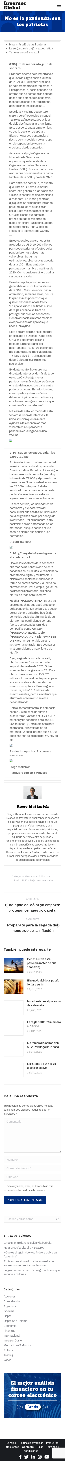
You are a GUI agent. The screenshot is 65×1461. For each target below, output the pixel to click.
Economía (10, 1325)
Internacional (12, 1335)
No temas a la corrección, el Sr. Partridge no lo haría (43, 1044)
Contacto (28, 1447)
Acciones (10, 1296)
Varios (7, 1360)
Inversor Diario (13, 1340)
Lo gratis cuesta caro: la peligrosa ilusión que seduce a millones (32, 1272)
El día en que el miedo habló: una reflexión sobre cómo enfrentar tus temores (29, 1263)
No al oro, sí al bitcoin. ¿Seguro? (24, 1247)
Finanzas (9, 1330)
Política (8, 1350)
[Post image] (13, 965)
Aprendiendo (12, 1301)
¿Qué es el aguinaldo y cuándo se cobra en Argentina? (30, 1254)
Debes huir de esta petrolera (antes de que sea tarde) (41, 963)
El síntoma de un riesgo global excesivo (41, 1065)
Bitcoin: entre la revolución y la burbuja (27, 1242)
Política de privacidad (31, 1443)
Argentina (10, 1306)
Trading (8, 1355)
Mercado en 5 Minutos (38, 876)
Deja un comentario (41, 880)
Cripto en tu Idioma (15, 1320)
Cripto (8, 1316)
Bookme (9, 1311)
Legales (11, 1443)
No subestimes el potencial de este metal (44, 1003)
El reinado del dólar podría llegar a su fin (43, 982)
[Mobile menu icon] (59, 5)
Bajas (40, 1447)
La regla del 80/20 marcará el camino (44, 1024)
